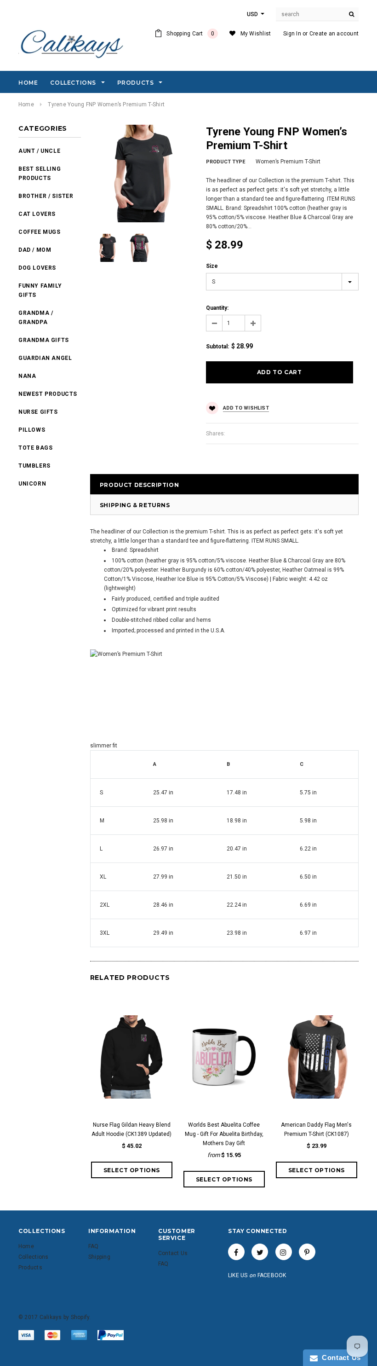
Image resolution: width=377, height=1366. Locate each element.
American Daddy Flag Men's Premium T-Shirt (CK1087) (316, 1129)
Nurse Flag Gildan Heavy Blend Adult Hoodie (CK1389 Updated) (131, 1129)
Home (26, 104)
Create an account (334, 33)
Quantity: (217, 308)
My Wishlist (255, 33)
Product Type (225, 162)
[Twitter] (259, 1252)
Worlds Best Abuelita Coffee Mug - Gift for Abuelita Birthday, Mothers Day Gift (224, 1134)
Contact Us (339, 1357)
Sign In (292, 33)
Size (212, 266)
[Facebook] (236, 1252)
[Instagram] (283, 1252)
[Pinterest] (307, 1252)
